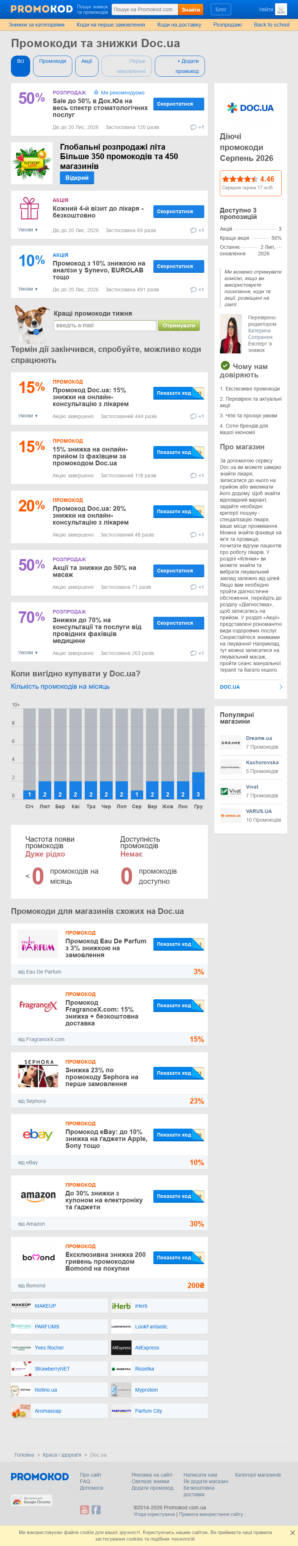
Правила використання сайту (211, 1514)
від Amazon (31, 1224)
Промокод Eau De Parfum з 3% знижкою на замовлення (105, 948)
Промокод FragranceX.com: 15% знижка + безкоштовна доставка (101, 1013)
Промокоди (52, 61)
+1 (201, 127)
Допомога (91, 1488)
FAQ (85, 1481)
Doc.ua (230, 687)
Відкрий (77, 178)
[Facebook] (96, 1509)
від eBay (28, 1162)
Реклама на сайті (152, 1475)
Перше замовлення (131, 66)
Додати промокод (152, 1488)
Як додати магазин (206, 1481)
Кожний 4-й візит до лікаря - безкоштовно (98, 212)
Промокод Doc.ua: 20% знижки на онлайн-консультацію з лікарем (91, 515)
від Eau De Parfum (39, 972)
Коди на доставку (179, 24)
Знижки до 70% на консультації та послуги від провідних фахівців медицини (97, 630)
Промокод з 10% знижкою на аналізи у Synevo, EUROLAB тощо (99, 270)
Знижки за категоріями (36, 24)
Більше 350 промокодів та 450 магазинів (119, 156)
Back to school (271, 24)
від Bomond (31, 1285)
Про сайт (90, 1475)
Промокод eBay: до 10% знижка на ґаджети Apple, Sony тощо (106, 1138)
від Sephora (32, 1101)
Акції (86, 61)
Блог (221, 9)
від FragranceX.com (41, 1039)
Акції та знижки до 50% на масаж (94, 571)
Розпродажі (227, 24)
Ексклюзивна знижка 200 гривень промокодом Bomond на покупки (105, 1261)
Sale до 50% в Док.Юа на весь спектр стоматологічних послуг (100, 107)
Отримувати (179, 325)
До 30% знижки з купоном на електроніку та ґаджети (104, 1200)
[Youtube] (85, 1509)
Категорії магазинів (258, 1475)
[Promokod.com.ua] (42, 9)
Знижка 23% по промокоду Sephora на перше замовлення (101, 1077)
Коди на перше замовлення (111, 24)
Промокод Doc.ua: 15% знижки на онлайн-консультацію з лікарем (91, 397)
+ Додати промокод (187, 66)
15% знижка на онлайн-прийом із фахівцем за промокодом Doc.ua (90, 456)
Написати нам (200, 1475)
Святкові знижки (150, 1481)
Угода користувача (154, 1514)
